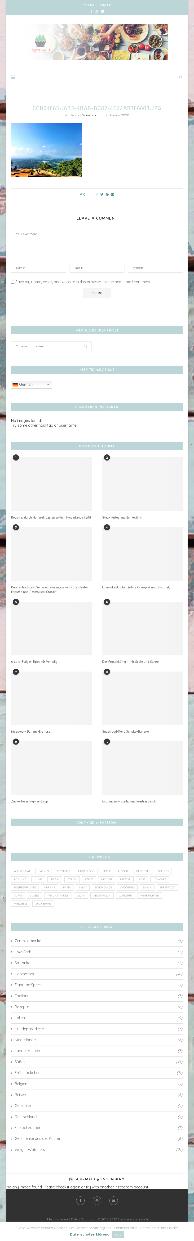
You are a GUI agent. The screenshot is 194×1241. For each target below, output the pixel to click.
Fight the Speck (98, 984)
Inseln (54, 879)
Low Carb (98, 952)
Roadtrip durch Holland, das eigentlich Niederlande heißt (51, 517)
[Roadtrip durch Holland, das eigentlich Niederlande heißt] (51, 484)
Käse (142, 879)
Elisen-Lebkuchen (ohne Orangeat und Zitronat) (136, 587)
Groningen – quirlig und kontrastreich (129, 801)
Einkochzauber (98, 1127)
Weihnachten (149, 895)
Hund (38, 879)
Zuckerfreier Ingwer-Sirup (29, 801)
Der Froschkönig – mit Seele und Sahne (130, 661)
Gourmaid (89, 115)
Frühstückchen (98, 1072)
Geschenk (143, 871)
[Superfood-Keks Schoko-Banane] (142, 698)
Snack (147, 887)
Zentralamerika (98, 940)
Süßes (34, 895)
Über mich (89, 5)
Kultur (125, 879)
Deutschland (98, 1116)
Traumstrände (57, 895)
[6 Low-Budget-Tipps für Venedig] (51, 628)
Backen (44, 871)
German (25, 384)
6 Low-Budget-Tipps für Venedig (34, 661)
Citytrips (63, 871)
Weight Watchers (98, 1149)
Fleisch (123, 871)
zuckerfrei (43, 903)
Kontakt (105, 5)
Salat (83, 887)
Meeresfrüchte (25, 887)
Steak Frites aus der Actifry (122, 517)
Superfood (167, 887)
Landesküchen (98, 1050)
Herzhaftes (98, 974)
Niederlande (98, 1039)
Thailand (98, 995)
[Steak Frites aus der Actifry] (142, 484)
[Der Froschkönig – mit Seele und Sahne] (142, 628)
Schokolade (103, 887)
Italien (72, 879)
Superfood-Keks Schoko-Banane (125, 731)
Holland (20, 879)
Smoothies (127, 887)
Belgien (98, 1083)
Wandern (125, 895)
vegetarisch (101, 895)
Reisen (98, 1094)
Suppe (18, 895)
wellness (20, 903)
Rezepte (98, 1006)
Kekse (89, 879)
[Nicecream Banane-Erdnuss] (51, 698)
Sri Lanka (98, 962)
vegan (81, 895)
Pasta (67, 887)
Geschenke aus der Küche (98, 1138)
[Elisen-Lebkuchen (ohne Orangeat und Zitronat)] (142, 554)
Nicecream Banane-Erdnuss (30, 731)
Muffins (49, 887)
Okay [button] (118, 1234)
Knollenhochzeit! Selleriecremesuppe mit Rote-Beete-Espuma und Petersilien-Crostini (49, 589)
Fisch (106, 871)
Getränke (98, 1105)
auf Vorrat (22, 871)
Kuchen (106, 879)
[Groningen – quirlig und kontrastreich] (142, 768)
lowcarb (160, 879)
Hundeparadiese (98, 1028)
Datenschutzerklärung (90, 1234)
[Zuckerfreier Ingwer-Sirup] (51, 768)
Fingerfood (86, 871)
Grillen (163, 871)
